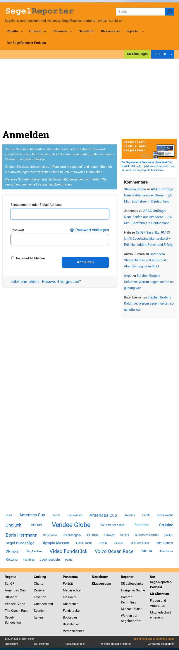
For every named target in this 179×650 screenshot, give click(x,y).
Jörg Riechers (34, 551)
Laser (9, 515)
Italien (38, 617)
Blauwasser (75, 515)
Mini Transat (165, 543)
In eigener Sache (133, 590)
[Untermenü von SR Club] (171, 54)
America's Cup (103, 515)
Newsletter (100, 577)
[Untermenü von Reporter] (143, 31)
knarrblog (28, 559)
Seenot (56, 515)
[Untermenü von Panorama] (71, 31)
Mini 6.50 (36, 524)
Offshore (11, 597)
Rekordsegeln (71, 535)
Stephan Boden (135, 189)
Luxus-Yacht (84, 542)
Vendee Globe (71, 525)
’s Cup (21, 590)
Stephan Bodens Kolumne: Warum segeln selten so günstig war (149, 282)
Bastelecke (71, 624)
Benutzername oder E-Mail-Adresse (36, 205)
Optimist (118, 543)
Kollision (129, 515)
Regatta (10, 577)
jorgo (128, 276)
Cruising (166, 525)
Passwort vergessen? (61, 281)
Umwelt (109, 535)
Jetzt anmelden (24, 281)
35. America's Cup (112, 525)
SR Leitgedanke (132, 584)
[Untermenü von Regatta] (22, 31)
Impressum (11, 643)
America (11, 590)
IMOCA (146, 551)
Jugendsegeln (50, 560)
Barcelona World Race (147, 535)
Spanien (39, 611)
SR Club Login (137, 54)
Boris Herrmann (22, 535)
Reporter (127, 577)
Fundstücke (71, 611)
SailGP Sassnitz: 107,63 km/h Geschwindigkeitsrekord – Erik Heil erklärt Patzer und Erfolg (148, 239)
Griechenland (43, 604)
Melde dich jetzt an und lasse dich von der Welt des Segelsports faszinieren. (149, 166)
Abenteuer (166, 551)
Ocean (15, 611)
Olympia (12, 551)
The (8, 611)
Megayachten (72, 590)
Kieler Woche (165, 515)
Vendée (10, 604)
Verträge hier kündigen (161, 643)
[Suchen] (169, 12)
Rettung (12, 559)
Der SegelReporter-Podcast (161, 582)
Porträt (69, 559)
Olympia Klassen (55, 543)
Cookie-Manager (75, 643)
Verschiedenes (73, 631)
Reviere (39, 590)
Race (24, 611)
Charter (39, 584)
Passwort (17, 230)
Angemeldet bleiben (30, 258)
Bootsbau (141, 525)
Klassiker (69, 597)
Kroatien (40, 597)
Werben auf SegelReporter (116, 643)
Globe (20, 604)
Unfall (146, 515)
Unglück (13, 525)
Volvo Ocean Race (114, 551)
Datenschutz (41, 643)
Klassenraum (101, 584)
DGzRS (103, 542)
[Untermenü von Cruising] (45, 31)
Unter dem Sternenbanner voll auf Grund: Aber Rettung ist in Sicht (145, 260)
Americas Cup (32, 515)
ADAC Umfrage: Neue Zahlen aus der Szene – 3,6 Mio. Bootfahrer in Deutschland (149, 195)
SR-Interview (50, 535)
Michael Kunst (131, 609)
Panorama (70, 577)
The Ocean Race (140, 542)
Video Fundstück (69, 551)
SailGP (168, 535)
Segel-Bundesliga (20, 543)
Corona (124, 534)
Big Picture (92, 535)
